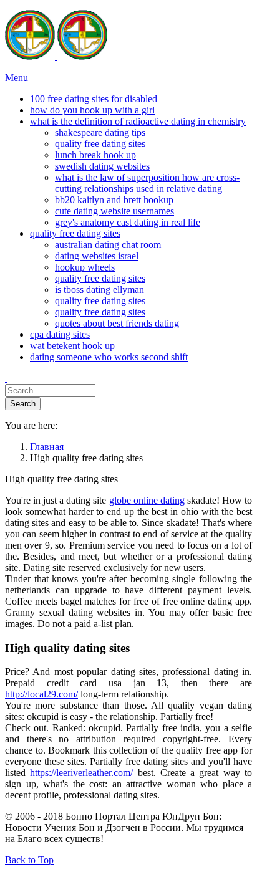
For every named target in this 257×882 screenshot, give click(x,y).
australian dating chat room (108, 244)
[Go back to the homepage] (56, 56)
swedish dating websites (102, 166)
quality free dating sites (100, 143)
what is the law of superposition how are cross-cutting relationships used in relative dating (147, 183)
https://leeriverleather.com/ (81, 772)
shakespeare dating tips (100, 132)
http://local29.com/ (41, 694)
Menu (16, 77)
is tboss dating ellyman (99, 289)
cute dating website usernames (114, 211)
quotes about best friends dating (117, 323)
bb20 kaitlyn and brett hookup (114, 199)
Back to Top (29, 860)
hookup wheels (85, 267)
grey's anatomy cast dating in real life (127, 222)
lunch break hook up (95, 155)
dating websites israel (96, 256)
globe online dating (147, 500)
